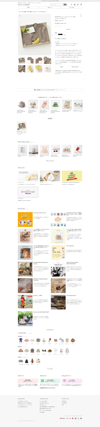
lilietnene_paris (75, 385)
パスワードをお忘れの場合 (46, 410)
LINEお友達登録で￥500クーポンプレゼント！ (50, 381)
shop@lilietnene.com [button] (23, 406)
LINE (63, 404)
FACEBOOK (64, 401)
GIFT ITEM (29, 11)
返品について (43, 404)
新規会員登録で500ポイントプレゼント (28, 381)
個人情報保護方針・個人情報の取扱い (48, 406)
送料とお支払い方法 (45, 403)
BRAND (28, 7)
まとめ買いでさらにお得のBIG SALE (68, 184)
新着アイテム (50, 7)
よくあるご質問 (44, 401)
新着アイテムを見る (50, 160)
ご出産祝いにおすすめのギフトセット (46, 184)
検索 (65, 4)
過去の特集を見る (50, 329)
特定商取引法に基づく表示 (46, 408)
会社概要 (42, 412)
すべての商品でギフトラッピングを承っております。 (27, 184)
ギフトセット (35, 11)
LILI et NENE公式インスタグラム (72, 381)
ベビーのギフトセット (42, 11)
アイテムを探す (71, 7)
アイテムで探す (23, 11)
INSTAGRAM (64, 403)
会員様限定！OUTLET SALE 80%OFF (24, 200)
